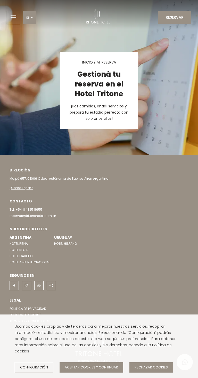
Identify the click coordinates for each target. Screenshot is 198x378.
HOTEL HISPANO (65, 243)
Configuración (34, 367)
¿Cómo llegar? (21, 188)
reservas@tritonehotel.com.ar (33, 216)
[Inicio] (97, 17)
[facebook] (14, 285)
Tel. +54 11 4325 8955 (26, 209)
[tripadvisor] (39, 285)
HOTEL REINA (19, 243)
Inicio (87, 62)
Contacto (21, 201)
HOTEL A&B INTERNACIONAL (30, 262)
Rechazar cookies (151, 367)
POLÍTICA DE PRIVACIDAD (28, 308)
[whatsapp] (51, 285)
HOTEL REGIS (19, 250)
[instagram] (26, 285)
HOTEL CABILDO (21, 256)
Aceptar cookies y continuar (91, 367)
